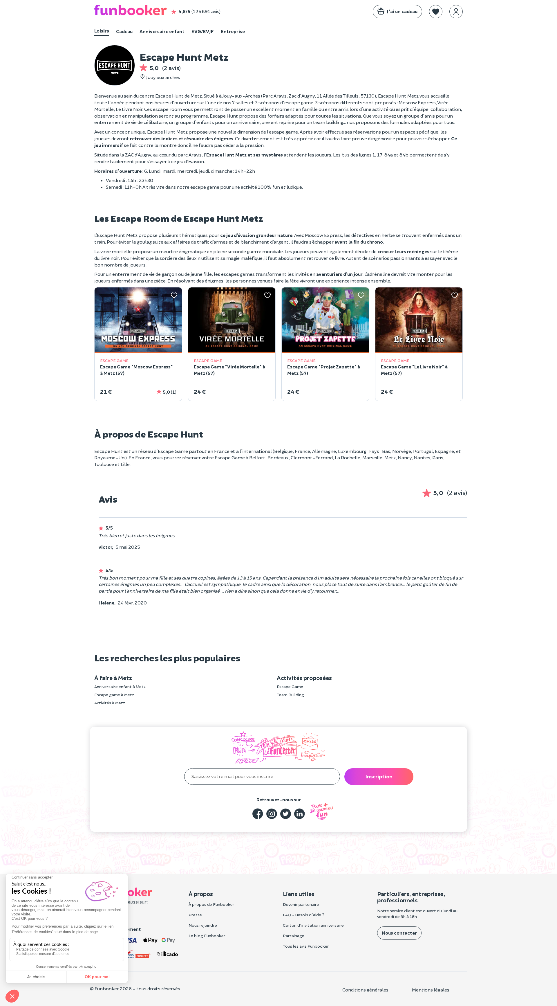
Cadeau (124, 31)
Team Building (290, 694)
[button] (435, 11)
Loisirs (101, 30)
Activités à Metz (109, 702)
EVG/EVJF (202, 31)
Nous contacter (399, 932)
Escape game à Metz (114, 694)
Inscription (379, 776)
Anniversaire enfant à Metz (120, 686)
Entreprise (233, 31)
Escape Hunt (161, 131)
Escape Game (290, 686)
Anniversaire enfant (162, 31)
